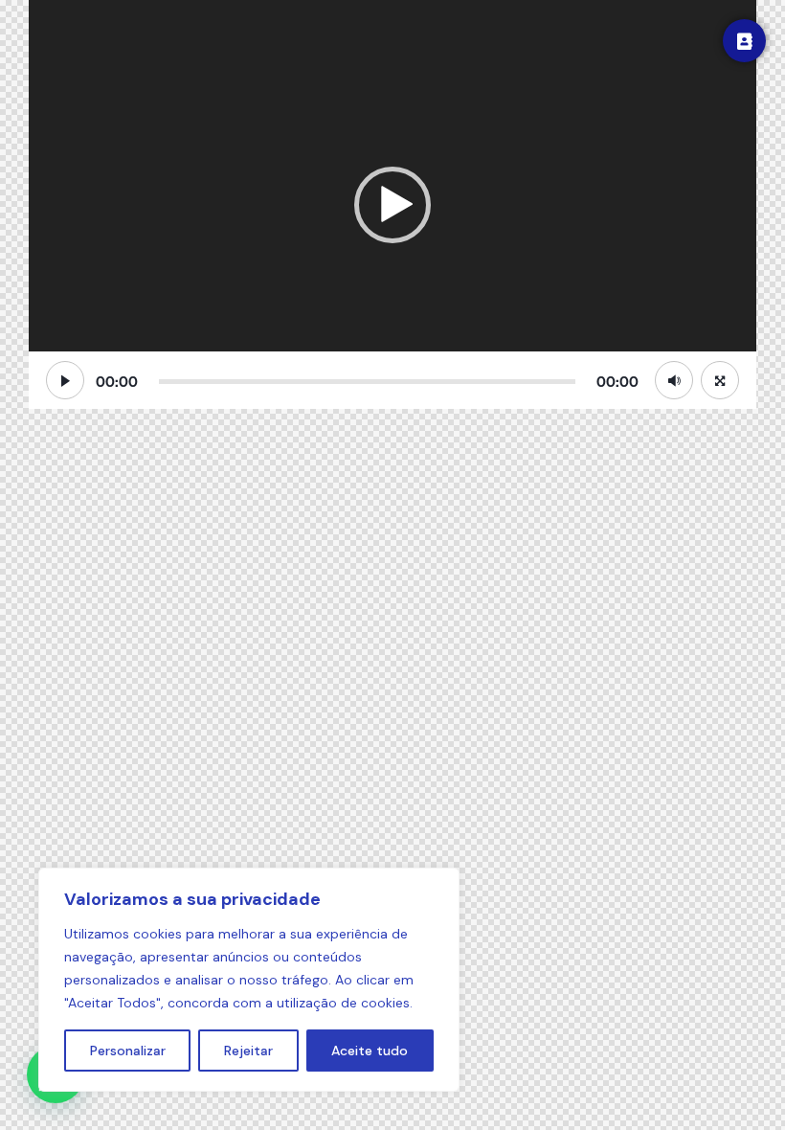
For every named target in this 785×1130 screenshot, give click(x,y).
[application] (392, 204)
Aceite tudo (369, 1050)
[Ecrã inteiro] (720, 380)
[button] (392, 205)
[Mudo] (674, 380)
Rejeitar (248, 1050)
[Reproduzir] (65, 380)
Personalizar (128, 1050)
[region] (249, 980)
